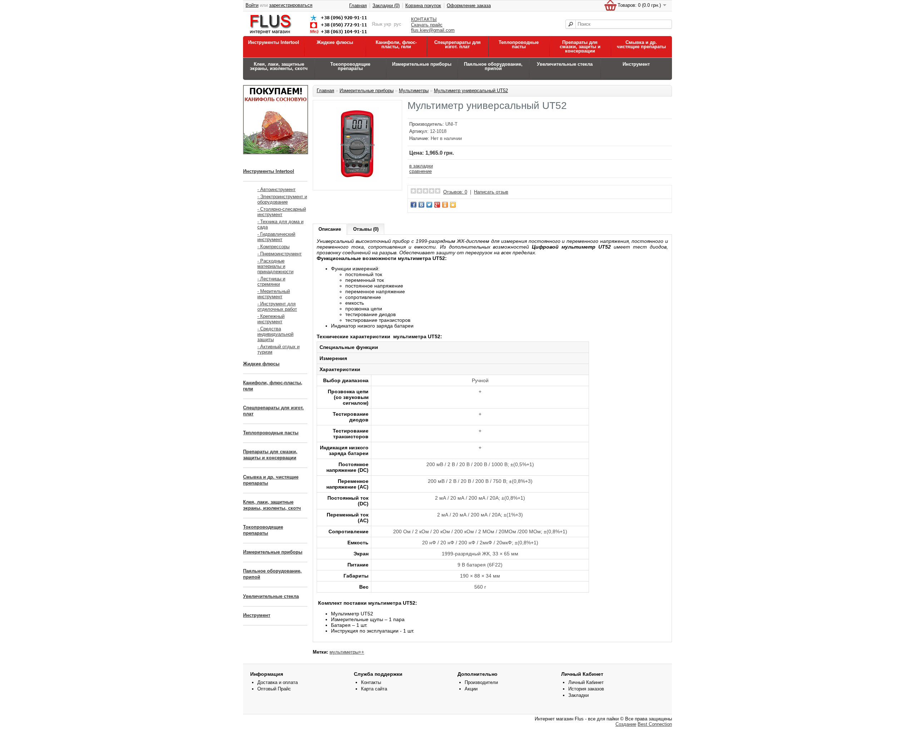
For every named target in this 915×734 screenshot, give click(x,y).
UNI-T (451, 124)
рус (397, 24)
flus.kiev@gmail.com (433, 30)
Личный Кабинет (586, 682)
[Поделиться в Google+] (437, 205)
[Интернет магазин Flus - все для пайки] (309, 34)
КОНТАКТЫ (424, 19)
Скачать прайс (426, 25)
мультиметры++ (347, 652)
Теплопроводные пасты (519, 44)
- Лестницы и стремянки (271, 281)
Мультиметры (414, 90)
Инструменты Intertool (273, 42)
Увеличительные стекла (565, 64)
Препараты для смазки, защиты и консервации (580, 47)
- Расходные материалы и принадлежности (275, 266)
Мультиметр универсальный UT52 (471, 90)
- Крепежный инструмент (271, 319)
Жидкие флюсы (335, 42)
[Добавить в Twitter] (429, 205)
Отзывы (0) (366, 229)
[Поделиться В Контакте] (421, 205)
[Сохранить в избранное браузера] (453, 205)
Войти (252, 5)
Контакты (371, 682)
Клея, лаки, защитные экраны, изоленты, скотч (279, 66)
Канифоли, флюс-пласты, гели (396, 44)
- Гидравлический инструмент (276, 236)
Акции (471, 688)
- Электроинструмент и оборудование (282, 199)
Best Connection (655, 724)
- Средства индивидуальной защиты (275, 334)
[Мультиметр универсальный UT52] (357, 183)
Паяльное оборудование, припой (493, 66)
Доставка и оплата (277, 682)
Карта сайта (374, 688)
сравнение (420, 171)
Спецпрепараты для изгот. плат (457, 44)
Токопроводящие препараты (350, 66)
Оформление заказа (469, 5)
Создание (625, 724)
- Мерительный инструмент (273, 294)
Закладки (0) (386, 5)
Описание (329, 229)
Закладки (578, 695)
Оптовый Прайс (274, 688)
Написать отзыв (491, 192)
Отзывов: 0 (455, 192)
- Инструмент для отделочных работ (277, 306)
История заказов (586, 688)
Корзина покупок (423, 5)
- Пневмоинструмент (279, 253)
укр (387, 24)
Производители (481, 682)
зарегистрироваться (290, 5)
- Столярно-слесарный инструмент (281, 211)
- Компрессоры (273, 246)
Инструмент (636, 64)
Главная (358, 5)
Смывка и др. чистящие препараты (641, 44)
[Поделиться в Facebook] (413, 205)
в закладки (421, 166)
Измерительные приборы (421, 64)
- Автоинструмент (276, 189)
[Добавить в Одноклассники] (445, 205)
